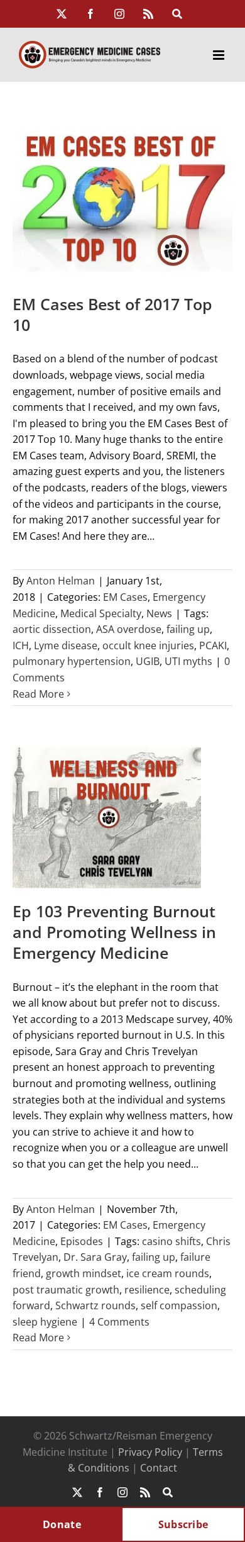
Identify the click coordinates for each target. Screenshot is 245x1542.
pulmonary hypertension (72, 661)
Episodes (81, 1241)
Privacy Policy (150, 1452)
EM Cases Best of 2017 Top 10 (112, 314)
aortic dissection (52, 629)
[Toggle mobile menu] (219, 55)
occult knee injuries (148, 645)
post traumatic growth (66, 1290)
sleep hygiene (45, 1322)
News (159, 613)
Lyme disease (65, 645)
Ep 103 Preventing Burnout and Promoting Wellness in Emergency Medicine (114, 931)
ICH (21, 645)
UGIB (148, 661)
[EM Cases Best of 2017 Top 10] (122, 199)
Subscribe (183, 1524)
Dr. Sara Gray (95, 1257)
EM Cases (125, 597)
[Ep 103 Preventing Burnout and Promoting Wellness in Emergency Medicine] (107, 817)
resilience (147, 1290)
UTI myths (188, 661)
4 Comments (119, 1322)
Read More (38, 694)
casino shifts (171, 1241)
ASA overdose (128, 629)
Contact (158, 1468)
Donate (62, 1524)
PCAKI (213, 645)
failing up (188, 629)
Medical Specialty (100, 613)
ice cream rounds (167, 1273)
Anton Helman (60, 581)
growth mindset (83, 1273)
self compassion (179, 1305)
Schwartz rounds (95, 1305)
